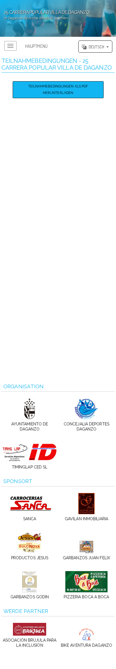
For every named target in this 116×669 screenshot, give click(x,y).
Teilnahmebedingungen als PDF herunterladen (58, 89)
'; (45, 15)
